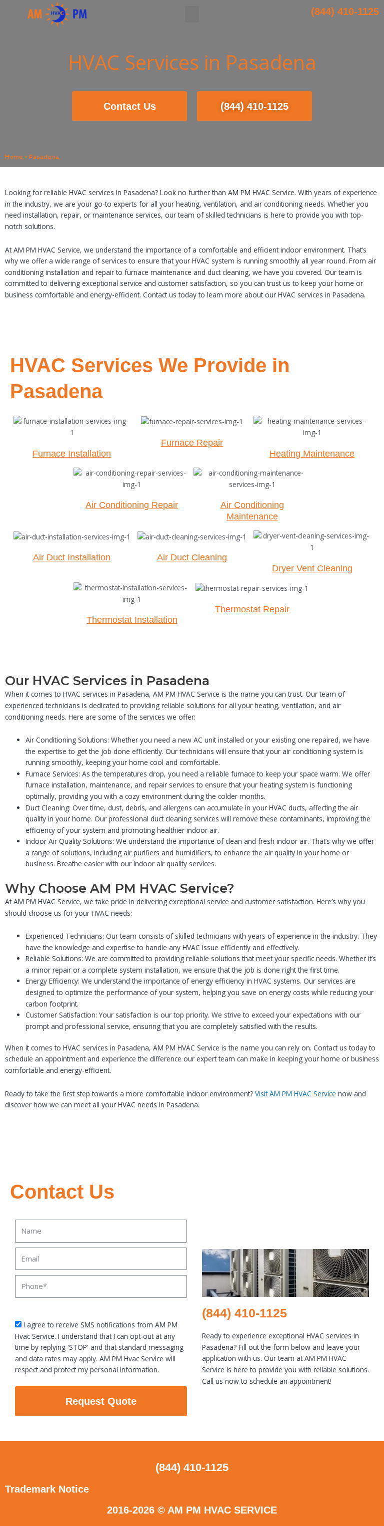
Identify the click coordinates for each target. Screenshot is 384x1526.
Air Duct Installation (71, 557)
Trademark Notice (47, 1489)
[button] (192, 14)
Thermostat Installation (132, 620)
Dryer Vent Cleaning (312, 568)
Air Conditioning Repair (132, 505)
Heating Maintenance (312, 454)
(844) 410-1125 (345, 11)
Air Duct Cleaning (192, 557)
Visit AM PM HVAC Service (295, 1093)
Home (14, 156)
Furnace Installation (71, 454)
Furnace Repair (192, 443)
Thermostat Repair (252, 609)
